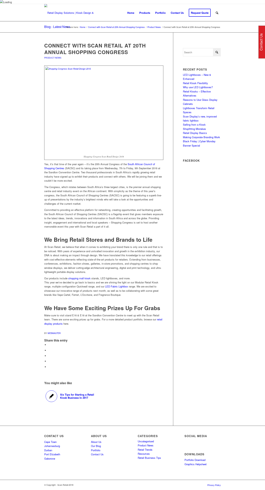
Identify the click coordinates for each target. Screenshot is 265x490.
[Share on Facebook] (49, 345)
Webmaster (54, 333)
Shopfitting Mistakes (194, 129)
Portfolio (95, 450)
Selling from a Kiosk (194, 124)
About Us (96, 442)
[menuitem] (131, 13)
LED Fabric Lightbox (116, 286)
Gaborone (49, 458)
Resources (144, 453)
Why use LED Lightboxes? (198, 87)
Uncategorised (146, 441)
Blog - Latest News (57, 26)
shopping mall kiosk (79, 278)
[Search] (217, 13)
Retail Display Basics (195, 133)
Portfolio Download (194, 460)
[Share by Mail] (49, 367)
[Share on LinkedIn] (49, 361)
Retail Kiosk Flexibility (195, 83)
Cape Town (50, 442)
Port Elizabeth (52, 454)
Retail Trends (145, 449)
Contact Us (97, 454)
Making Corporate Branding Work (201, 137)
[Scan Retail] (70, 13)
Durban (48, 450)
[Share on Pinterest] (49, 356)
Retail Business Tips (149, 458)
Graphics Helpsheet (195, 464)
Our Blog (96, 446)
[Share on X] (49, 350)
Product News (52, 57)
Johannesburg (52, 446)
